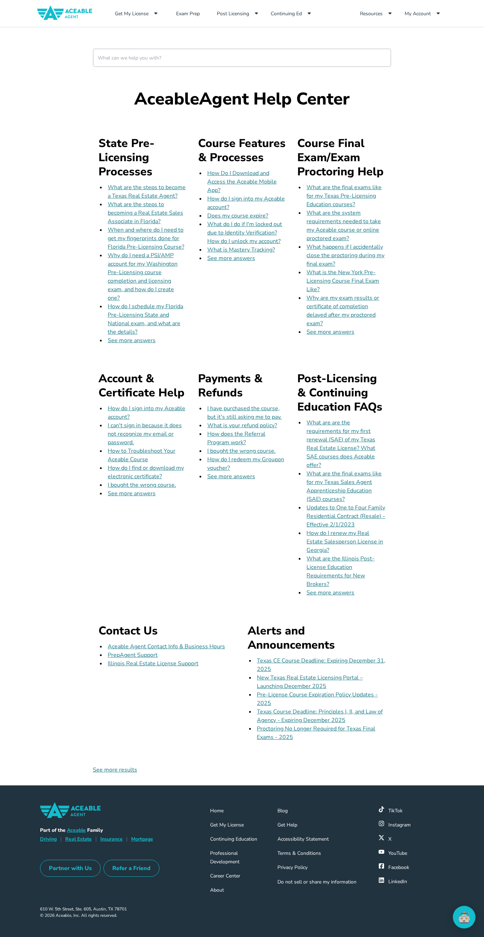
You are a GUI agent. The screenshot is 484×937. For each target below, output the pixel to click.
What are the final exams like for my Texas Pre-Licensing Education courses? (344, 196)
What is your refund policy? (242, 425)
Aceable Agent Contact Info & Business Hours (166, 646)
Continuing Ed (286, 13)
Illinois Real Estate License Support (153, 663)
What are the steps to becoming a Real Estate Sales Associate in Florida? (145, 213)
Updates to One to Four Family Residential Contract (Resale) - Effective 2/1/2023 (345, 516)
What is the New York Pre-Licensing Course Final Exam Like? (342, 281)
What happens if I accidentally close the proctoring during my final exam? (345, 255)
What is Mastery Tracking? (241, 250)
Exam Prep (193, 13)
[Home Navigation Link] (67, 13)
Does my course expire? (237, 216)
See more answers (132, 340)
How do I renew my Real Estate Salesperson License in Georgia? (344, 541)
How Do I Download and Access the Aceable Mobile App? (242, 181)
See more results (115, 770)
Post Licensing (233, 13)
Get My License (131, 13)
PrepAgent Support (133, 655)
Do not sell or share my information (316, 882)
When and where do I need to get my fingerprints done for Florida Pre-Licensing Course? (146, 238)
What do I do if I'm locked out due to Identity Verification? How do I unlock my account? (244, 232)
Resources (371, 13)
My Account (418, 13)
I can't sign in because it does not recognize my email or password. (145, 434)
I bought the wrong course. (142, 485)
